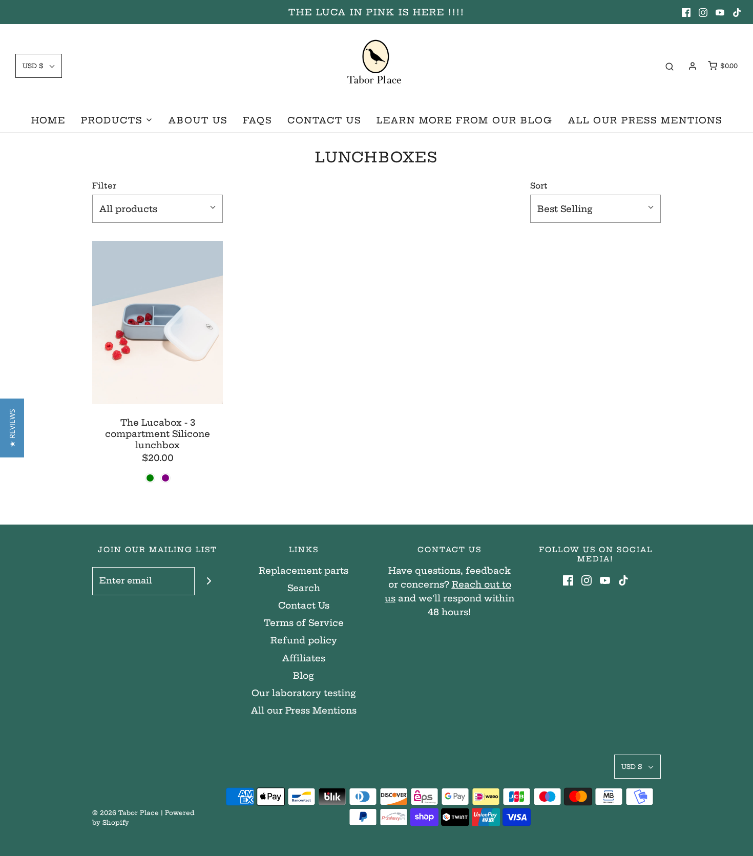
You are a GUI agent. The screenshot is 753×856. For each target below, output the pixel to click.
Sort (539, 186)
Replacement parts (303, 570)
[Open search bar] (669, 66)
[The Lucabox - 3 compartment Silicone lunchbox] (157, 322)
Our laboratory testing (304, 692)
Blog (303, 675)
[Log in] (692, 66)
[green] (150, 478)
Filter (104, 186)
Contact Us (303, 605)
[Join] (209, 581)
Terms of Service (304, 622)
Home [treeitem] (48, 120)
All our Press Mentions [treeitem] (645, 120)
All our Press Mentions (304, 710)
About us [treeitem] (198, 120)
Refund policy (303, 640)
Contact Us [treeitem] (324, 120)
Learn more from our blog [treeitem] (464, 120)
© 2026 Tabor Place (125, 813)
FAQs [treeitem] (257, 120)
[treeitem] (117, 120)
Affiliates (303, 658)
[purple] (165, 478)
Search (303, 587)
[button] (12, 428)
